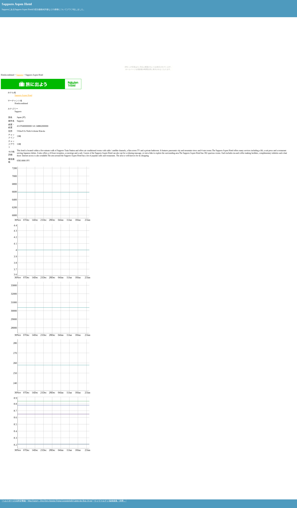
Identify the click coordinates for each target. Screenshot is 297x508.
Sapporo (19, 75)
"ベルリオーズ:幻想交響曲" (14, 501)
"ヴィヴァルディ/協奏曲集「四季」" (109, 501)
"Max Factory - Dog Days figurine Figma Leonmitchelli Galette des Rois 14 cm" (60, 501)
